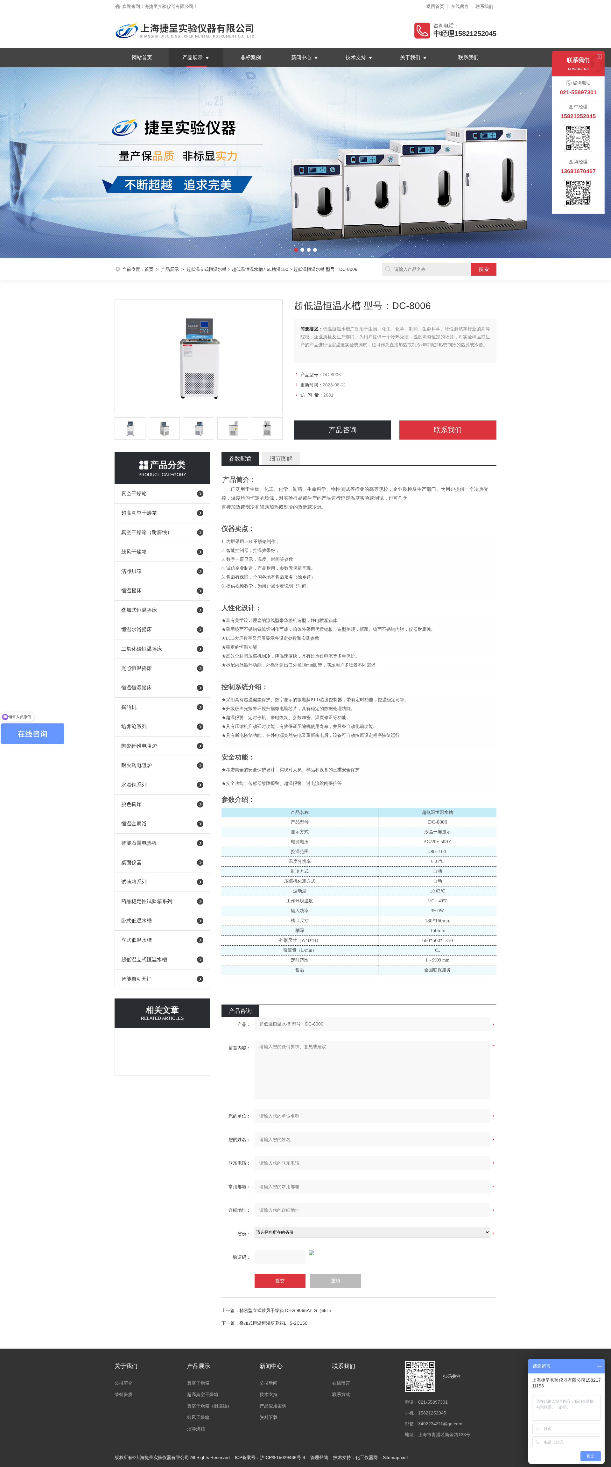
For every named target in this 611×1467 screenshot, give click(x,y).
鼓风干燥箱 (134, 551)
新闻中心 (301, 57)
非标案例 (251, 57)
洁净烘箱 (131, 571)
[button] (46, 162)
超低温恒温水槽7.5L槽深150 (260, 269)
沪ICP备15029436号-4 (282, 1457)
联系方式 (341, 1394)
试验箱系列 (134, 882)
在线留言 (460, 6)
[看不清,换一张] (358, 1252)
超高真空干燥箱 (139, 513)
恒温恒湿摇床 (136, 687)
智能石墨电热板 (139, 843)
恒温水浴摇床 (136, 629)
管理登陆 (319, 1457)
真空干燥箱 (134, 493)
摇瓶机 (129, 707)
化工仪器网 (366, 1457)
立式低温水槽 (136, 940)
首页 (148, 269)
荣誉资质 (123, 1394)
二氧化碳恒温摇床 (141, 649)
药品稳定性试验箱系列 (146, 901)
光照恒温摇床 (136, 668)
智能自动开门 (136, 979)
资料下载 (268, 1417)
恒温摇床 (131, 590)
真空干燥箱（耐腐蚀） (146, 532)
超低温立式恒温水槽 (206, 269)
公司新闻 (268, 1383)
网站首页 (142, 57)
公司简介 (123, 1383)
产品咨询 (343, 430)
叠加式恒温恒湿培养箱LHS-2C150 (273, 1323)
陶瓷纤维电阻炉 (139, 746)
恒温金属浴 (134, 823)
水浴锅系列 (134, 784)
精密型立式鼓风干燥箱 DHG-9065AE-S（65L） (286, 1310)
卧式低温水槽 (136, 920)
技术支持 (356, 57)
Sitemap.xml (395, 1457)
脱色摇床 (131, 804)
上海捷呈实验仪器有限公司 (166, 6)
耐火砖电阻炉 (136, 765)
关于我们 (410, 57)
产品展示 (192, 57)
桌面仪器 (131, 862)
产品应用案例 (273, 1405)
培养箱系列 (134, 726)
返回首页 (435, 6)
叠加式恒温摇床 (139, 610)
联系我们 (484, 6)
